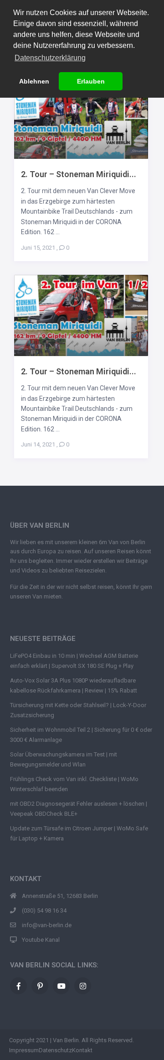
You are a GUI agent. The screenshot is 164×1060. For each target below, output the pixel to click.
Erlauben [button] (91, 81)
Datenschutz (55, 1050)
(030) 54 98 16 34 (44, 910)
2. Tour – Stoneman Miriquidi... (78, 174)
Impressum (24, 1050)
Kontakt (82, 1050)
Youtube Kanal (41, 939)
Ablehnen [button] (34, 81)
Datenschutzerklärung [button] (50, 58)
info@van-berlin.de (47, 925)
